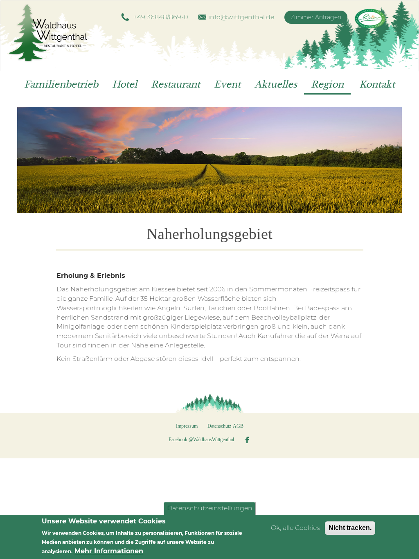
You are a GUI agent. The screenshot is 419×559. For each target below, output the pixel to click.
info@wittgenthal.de (241, 17)
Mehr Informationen (108, 551)
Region (327, 84)
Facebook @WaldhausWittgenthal (201, 439)
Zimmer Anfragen (316, 17)
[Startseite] (53, 34)
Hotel (124, 84)
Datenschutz (219, 426)
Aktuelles (276, 84)
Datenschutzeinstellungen (209, 508)
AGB (238, 426)
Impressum (187, 426)
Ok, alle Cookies (295, 528)
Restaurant (175, 84)
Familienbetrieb (61, 84)
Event (227, 84)
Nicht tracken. (350, 527)
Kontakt (377, 84)
